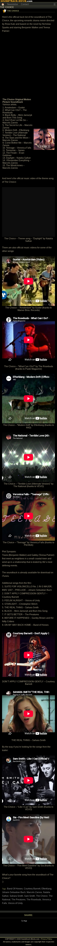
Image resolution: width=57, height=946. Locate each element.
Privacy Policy (46, 939)
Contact (25, 4)
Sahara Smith (16, 896)
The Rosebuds (34, 899)
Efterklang (46, 888)
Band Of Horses (15, 888)
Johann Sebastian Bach (14, 892)
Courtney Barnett (32, 888)
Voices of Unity (15, 903)
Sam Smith (29, 896)
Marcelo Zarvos (34, 892)
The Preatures (18, 899)
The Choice (13, 11)
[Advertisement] (28, 65)
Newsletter (12, 4)
